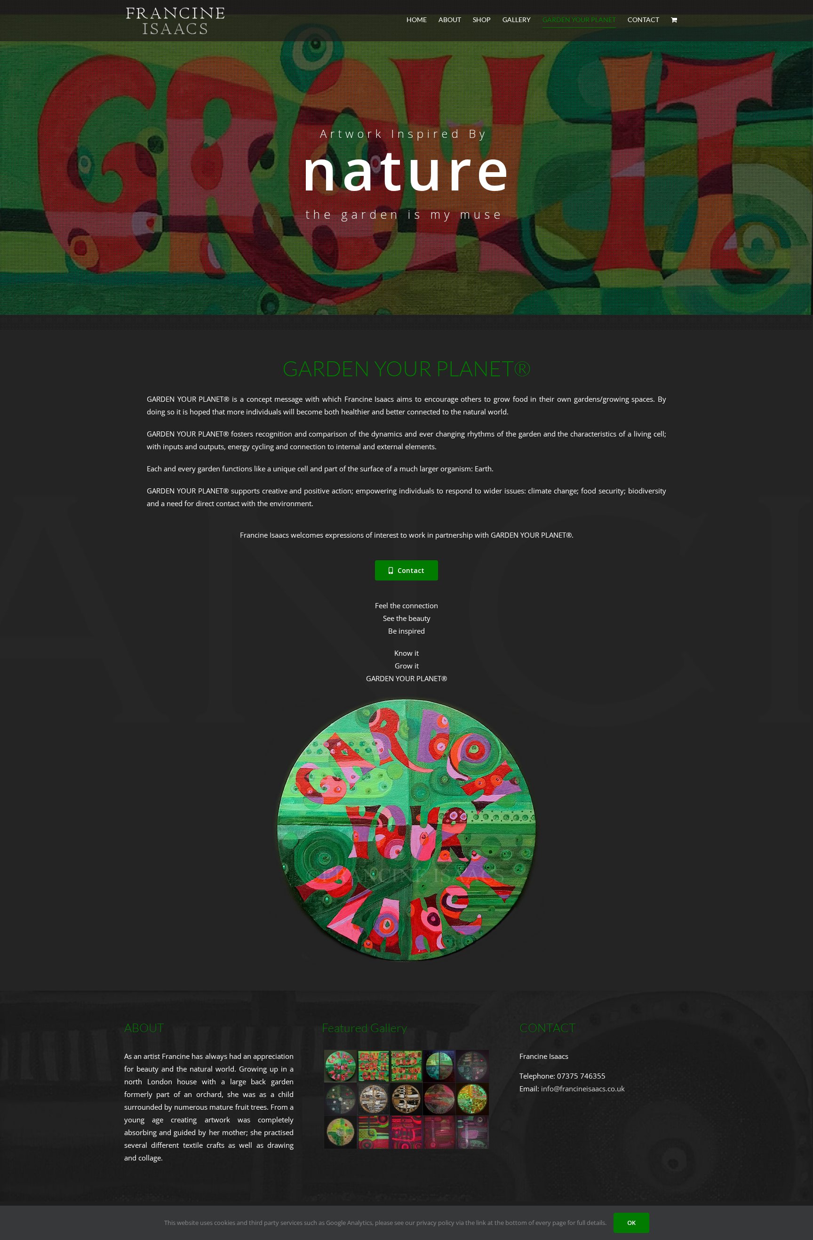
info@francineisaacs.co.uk (583, 1088)
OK (631, 1222)
